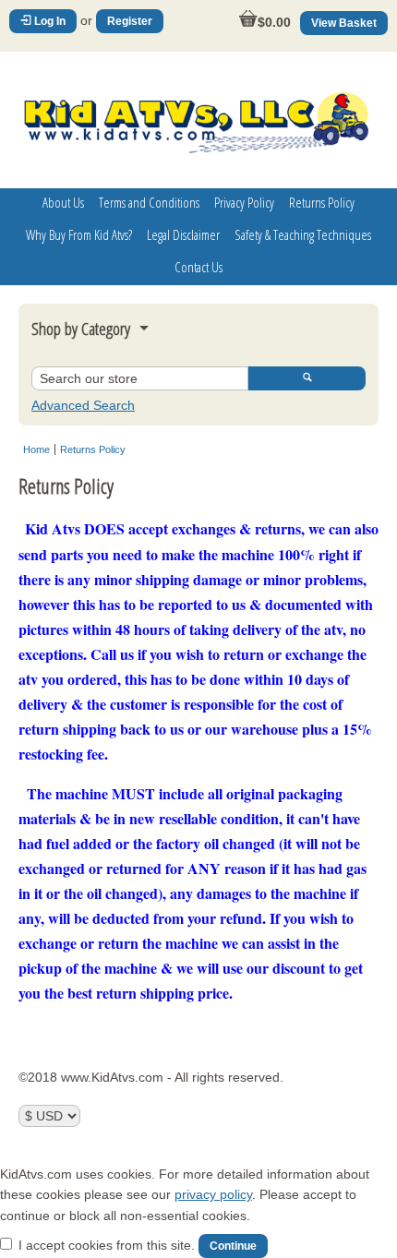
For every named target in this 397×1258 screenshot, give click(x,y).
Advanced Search (83, 405)
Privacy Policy (244, 202)
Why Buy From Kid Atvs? (79, 234)
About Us (63, 202)
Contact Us (198, 267)
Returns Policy (322, 202)
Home (36, 449)
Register (129, 21)
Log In (48, 21)
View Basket (344, 23)
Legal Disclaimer (183, 234)
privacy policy (213, 1194)
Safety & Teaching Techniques (303, 234)
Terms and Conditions (149, 202)
